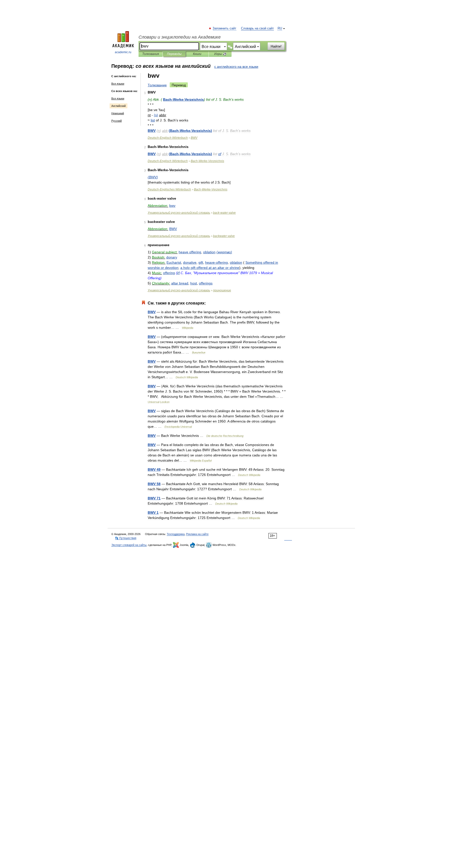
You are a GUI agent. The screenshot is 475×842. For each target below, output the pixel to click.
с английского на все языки (236, 67)
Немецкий (117, 113)
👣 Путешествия (125, 538)
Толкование (157, 85)
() (156, 115)
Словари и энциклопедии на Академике (180, 37)
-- (183, 99)
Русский (116, 120)
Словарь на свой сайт (257, 28)
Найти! (276, 46)
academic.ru (123, 52)
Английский (118, 105)
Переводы (174, 54)
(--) (190, 131)
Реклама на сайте (197, 534)
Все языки (117, 83)
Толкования (150, 54)
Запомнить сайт (224, 28)
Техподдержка (176, 534)
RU (280, 28)
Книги (197, 54)
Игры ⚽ (220, 54)
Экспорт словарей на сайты (128, 544)
